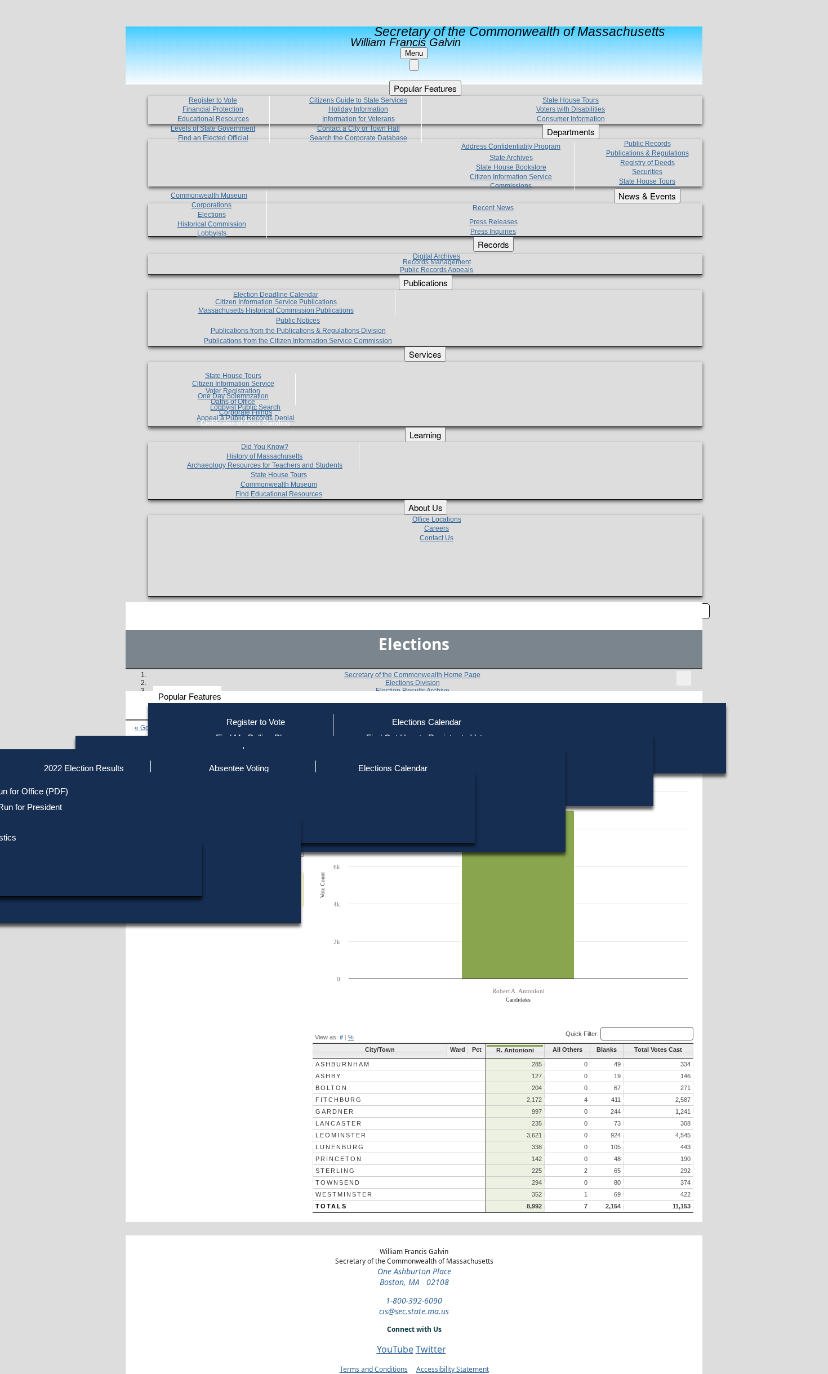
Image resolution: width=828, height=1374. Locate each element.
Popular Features (189, 696)
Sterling (335, 1170)
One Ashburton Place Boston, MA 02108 (414, 1276)
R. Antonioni (515, 1050)
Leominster (341, 1135)
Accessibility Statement (452, 1369)
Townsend (337, 1182)
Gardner (334, 1111)
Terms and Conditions (374, 1369)
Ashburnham (342, 1064)
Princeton (338, 1158)
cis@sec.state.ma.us (414, 1311)
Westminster (344, 1194)
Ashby (328, 1076)
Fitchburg (338, 1099)
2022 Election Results (84, 768)
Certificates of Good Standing (245, 423)
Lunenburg (339, 1147)
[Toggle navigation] (683, 678)
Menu (414, 53)
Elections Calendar (426, 722)
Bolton (331, 1087)
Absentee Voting (239, 768)
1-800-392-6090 (414, 1300)
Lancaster (338, 1123)
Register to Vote (255, 722)
